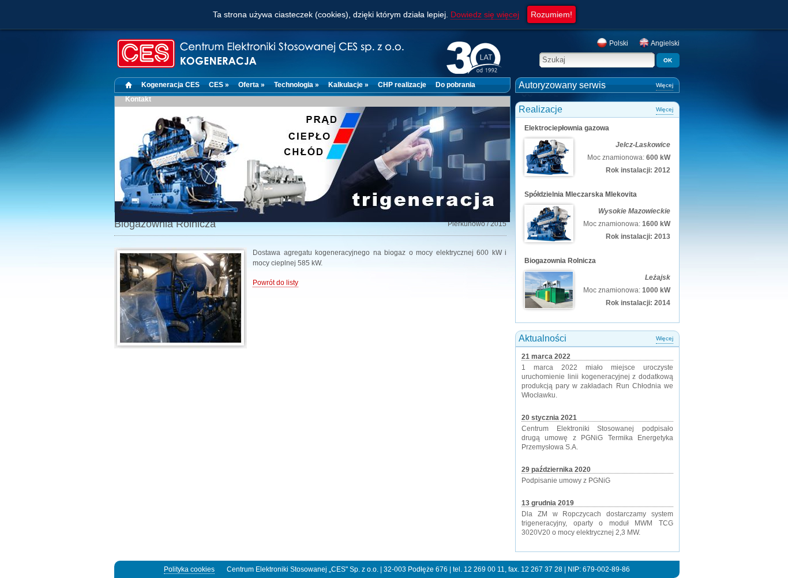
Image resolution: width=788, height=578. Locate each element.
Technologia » (296, 85)
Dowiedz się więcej (485, 14)
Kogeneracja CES (170, 85)
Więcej (664, 85)
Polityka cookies (189, 569)
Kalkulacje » (348, 85)
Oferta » (251, 85)
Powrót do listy (275, 283)
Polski (617, 43)
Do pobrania (455, 85)
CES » (219, 85)
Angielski (665, 43)
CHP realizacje (402, 85)
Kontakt (138, 99)
